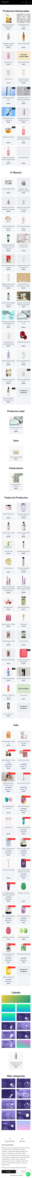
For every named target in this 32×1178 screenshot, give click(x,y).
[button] (5, 2)
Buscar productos (10, 1141)
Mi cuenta (22, 1141)
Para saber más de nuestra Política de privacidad (14, 1167)
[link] (16, 1174)
